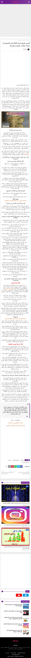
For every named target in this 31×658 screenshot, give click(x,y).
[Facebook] (21, 466)
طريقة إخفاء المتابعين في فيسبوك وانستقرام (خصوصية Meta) (13, 605)
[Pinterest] (12, 466)
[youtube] (19, 595)
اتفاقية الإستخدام (15, 654)
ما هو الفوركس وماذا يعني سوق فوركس (15, 318)
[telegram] (26, 595)
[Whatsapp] (15, 466)
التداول (22, 460)
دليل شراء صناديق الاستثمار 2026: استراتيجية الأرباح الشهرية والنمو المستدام (16, 547)
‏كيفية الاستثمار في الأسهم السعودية (15, 425)
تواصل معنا (13, 652)
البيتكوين (26, 154)
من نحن (7, 652)
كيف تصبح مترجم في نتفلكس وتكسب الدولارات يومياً (13, 611)
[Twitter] (18, 466)
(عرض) (18, 85)
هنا (7, 341)
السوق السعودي (16, 460)
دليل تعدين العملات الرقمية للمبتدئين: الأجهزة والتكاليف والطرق (16, 503)
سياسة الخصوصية (21, 652)
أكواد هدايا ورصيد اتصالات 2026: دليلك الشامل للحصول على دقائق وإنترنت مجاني (13, 618)
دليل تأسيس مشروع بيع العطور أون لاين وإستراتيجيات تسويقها (14, 631)
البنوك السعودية (9, 288)
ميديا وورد (9, 656)
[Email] (9, 466)
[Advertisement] (15, 20)
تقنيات (9, 460)
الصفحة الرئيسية (26, 38)
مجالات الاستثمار (19, 38)
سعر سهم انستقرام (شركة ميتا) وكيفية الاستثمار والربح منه (17, 525)
